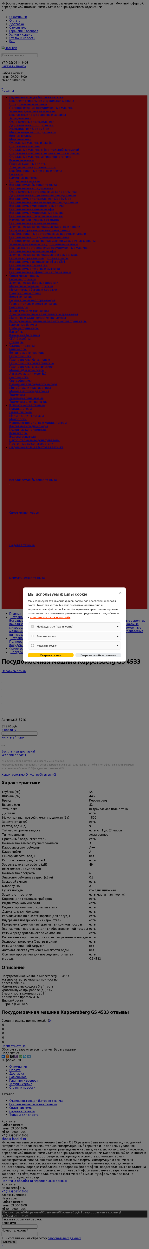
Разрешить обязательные (98, 655)
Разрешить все (50, 655)
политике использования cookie (50, 617)
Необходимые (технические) (55, 626)
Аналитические (46, 636)
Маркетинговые (47, 645)
